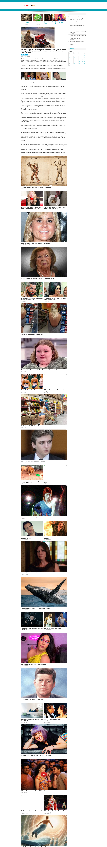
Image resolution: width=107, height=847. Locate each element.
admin (29, 56)
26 (74, 63)
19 (74, 61)
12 (74, 59)
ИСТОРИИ (26, 10)
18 (72, 61)
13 (77, 59)
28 (79, 63)
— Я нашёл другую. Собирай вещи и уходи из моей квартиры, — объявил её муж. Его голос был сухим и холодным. (78, 37)
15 (82, 59)
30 (84, 63)
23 (84, 61)
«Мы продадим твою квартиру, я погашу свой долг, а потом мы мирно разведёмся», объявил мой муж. (78, 31)
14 (79, 59)
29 (82, 63)
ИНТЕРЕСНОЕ (36, 10)
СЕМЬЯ (30, 10)
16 (84, 59)
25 (72, 63)
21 (79, 61)
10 (69, 59)
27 (77, 63)
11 (72, 59)
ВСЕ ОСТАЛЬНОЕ (43, 10)
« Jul (69, 67)
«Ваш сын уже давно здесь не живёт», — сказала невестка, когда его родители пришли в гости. (77, 43)
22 (82, 61)
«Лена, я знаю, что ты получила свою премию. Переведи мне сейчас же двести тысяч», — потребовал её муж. (77, 25)
